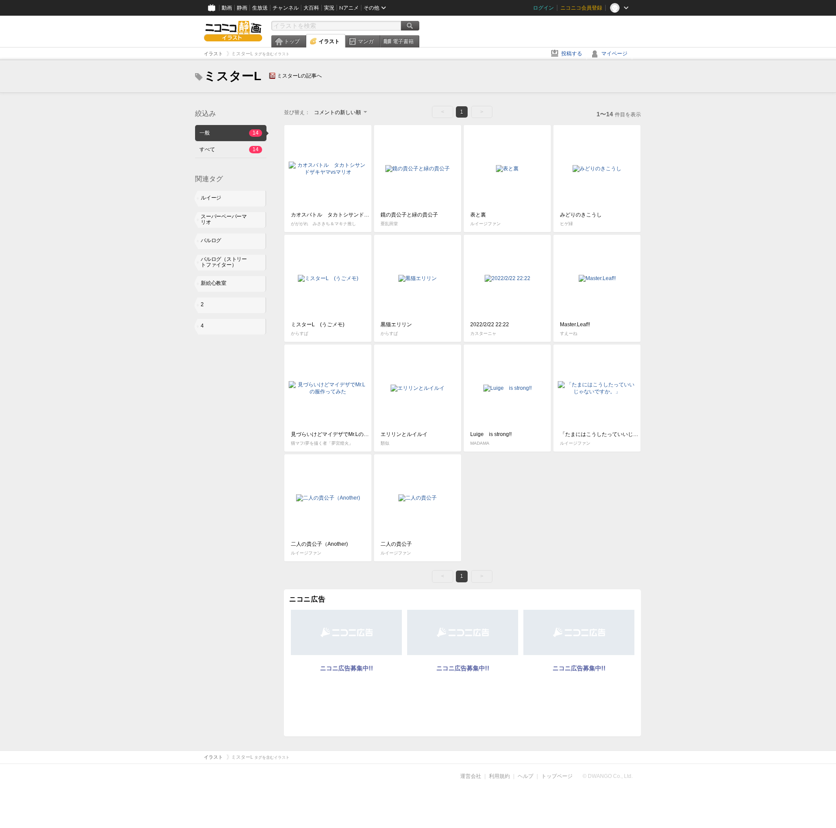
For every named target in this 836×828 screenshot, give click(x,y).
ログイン (543, 7)
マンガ (366, 41)
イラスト (329, 41)
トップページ (557, 776)
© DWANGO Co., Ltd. (608, 776)
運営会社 (470, 776)
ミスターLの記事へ (299, 76)
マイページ (614, 54)
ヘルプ (525, 776)
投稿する (571, 54)
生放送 (260, 7)
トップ (292, 41)
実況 (329, 7)
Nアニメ (349, 7)
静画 (242, 7)
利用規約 (499, 776)
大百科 (311, 7)
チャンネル (286, 7)
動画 (227, 7)
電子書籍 (403, 41)
